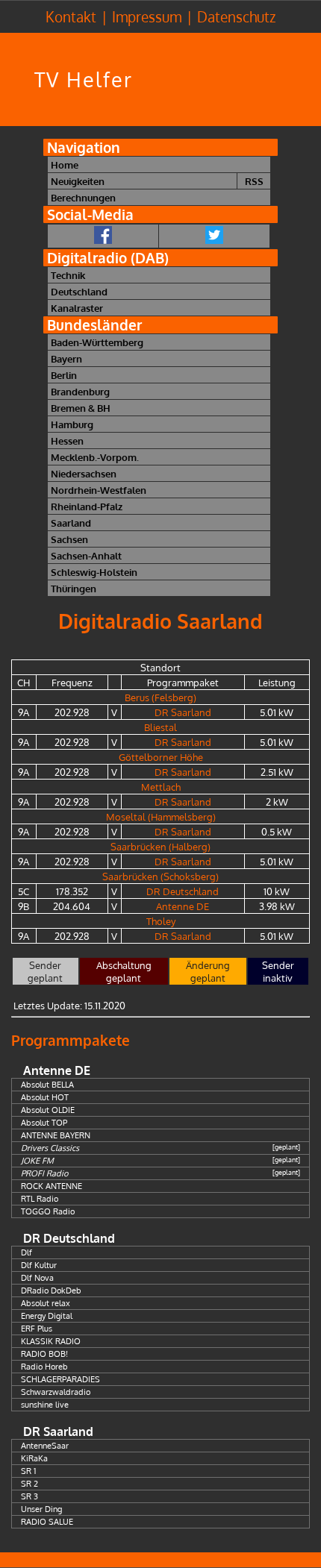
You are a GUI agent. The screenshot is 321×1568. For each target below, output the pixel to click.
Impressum (146, 16)
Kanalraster (77, 307)
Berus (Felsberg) (160, 697)
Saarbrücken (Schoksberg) (160, 876)
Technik (68, 275)
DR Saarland (183, 712)
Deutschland (79, 291)
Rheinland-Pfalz (86, 506)
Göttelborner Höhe (161, 756)
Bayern (66, 358)
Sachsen (69, 539)
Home (64, 164)
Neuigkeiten (78, 181)
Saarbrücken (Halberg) (160, 846)
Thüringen (73, 588)
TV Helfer (83, 79)
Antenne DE (182, 906)
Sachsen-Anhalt (86, 555)
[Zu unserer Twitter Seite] (214, 236)
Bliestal (160, 727)
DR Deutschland (182, 891)
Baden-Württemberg (97, 342)
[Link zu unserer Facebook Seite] (103, 236)
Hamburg (72, 424)
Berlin (64, 375)
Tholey (160, 921)
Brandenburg (80, 391)
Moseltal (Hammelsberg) (161, 816)
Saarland (71, 522)
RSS (254, 181)
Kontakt (71, 16)
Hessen (67, 440)
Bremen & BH (80, 407)
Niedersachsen (83, 473)
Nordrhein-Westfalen (98, 489)
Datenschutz (236, 16)
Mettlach (161, 786)
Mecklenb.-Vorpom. (95, 457)
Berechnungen (83, 197)
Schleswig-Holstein (94, 571)
